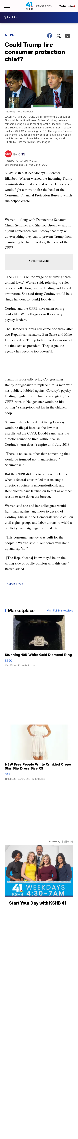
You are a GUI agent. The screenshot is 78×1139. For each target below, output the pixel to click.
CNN (21, 154)
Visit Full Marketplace (60, 610)
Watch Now (66, 6)
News (10, 35)
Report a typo (15, 583)
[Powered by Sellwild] (67, 841)
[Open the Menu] (6, 6)
